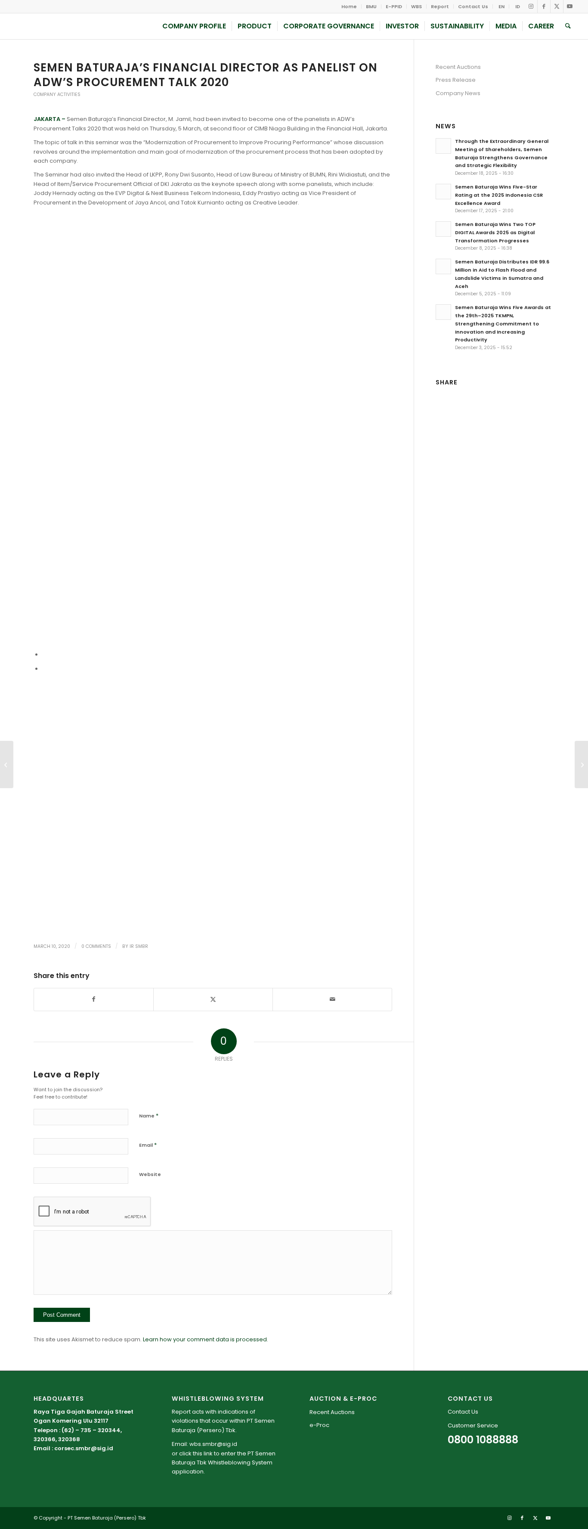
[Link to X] (557, 6)
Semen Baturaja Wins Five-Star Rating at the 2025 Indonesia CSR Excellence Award (499, 195)
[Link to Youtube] (569, 6)
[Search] (568, 26)
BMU (371, 6)
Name (148, 1115)
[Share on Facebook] (93, 999)
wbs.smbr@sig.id (213, 1444)
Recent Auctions (458, 67)
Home (349, 6)
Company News (458, 93)
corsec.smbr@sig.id (83, 1448)
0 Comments (96, 946)
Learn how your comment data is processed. (205, 1339)
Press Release (456, 80)
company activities (57, 94)
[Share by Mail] (332, 999)
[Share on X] (213, 999)
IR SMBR (139, 946)
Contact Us (473, 6)
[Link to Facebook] (544, 6)
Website (150, 1174)
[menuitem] (349, 6)
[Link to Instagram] (531, 6)
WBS (416, 6)
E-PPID (394, 6)
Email (148, 1145)
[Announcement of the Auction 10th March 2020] (581, 764)
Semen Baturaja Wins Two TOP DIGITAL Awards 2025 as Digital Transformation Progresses (495, 232)
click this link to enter (207, 1453)
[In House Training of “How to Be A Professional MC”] (6, 764)
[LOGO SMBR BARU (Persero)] (68, 26)
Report (440, 6)
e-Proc (319, 1425)
